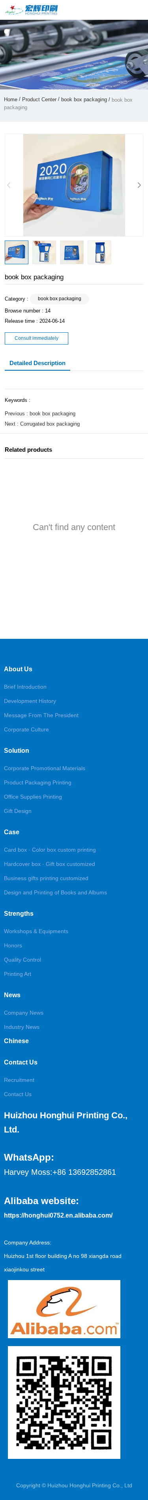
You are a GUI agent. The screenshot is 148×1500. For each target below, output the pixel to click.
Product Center (39, 99)
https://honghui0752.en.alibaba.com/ (58, 1215)
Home (11, 99)
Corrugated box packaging (50, 424)
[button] (139, 185)
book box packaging (84, 99)
